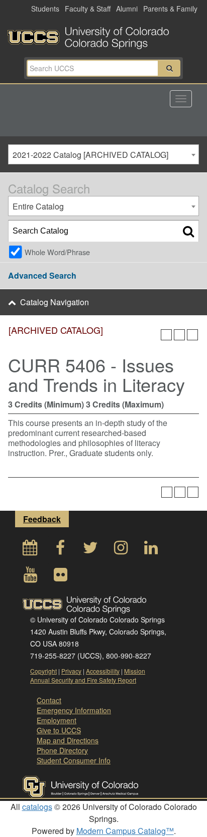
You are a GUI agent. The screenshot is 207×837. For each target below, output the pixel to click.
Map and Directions (67, 740)
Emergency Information (74, 710)
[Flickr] (60, 577)
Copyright (43, 671)
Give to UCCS (59, 730)
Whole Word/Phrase (57, 252)
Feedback (42, 519)
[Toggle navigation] (181, 98)
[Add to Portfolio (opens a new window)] (166, 334)
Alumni (127, 9)
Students (45, 9)
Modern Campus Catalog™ (125, 830)
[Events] (30, 550)
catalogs (37, 806)
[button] (169, 68)
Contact (49, 700)
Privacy (71, 671)
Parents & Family (170, 9)
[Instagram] (121, 550)
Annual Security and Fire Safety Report (83, 680)
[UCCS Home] (103, 35)
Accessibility (103, 671)
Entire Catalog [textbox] (38, 206)
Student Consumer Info (74, 760)
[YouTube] (30, 577)
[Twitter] (90, 550)
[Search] (188, 231)
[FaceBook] (60, 550)
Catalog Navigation (54, 302)
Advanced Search (42, 275)
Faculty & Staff (88, 9)
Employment (56, 720)
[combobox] (103, 154)
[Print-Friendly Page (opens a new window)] (179, 334)
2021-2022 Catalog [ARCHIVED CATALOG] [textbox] (90, 154)
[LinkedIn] (151, 550)
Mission (134, 671)
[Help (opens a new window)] (192, 334)
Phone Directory (62, 750)
